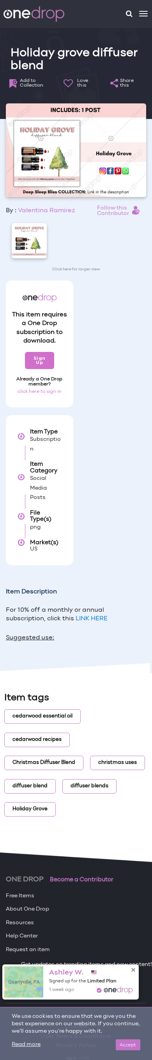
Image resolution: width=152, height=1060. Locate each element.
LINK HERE (91, 619)
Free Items (20, 895)
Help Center (22, 936)
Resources (20, 922)
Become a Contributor (81, 879)
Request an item (28, 949)
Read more (26, 1044)
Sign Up (40, 360)
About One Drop (27, 909)
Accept (128, 1045)
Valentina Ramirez (46, 211)
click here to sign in (40, 391)
